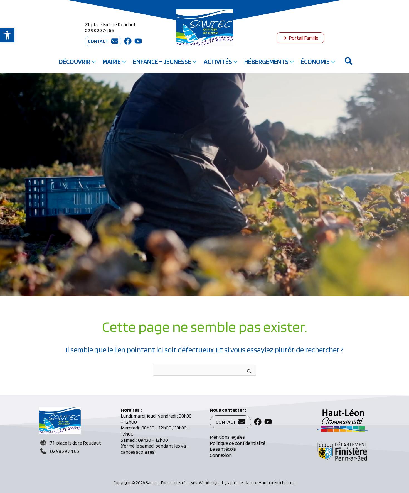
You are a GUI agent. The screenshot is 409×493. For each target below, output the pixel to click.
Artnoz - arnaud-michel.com (270, 482)
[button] (7, 35)
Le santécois (223, 449)
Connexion (221, 455)
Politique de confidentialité (237, 443)
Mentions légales (227, 437)
